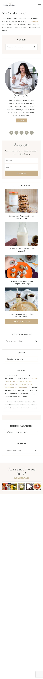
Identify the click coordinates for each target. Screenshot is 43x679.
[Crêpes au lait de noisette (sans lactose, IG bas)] (21, 299)
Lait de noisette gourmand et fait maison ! (21, 250)
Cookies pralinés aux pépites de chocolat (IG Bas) (21, 217)
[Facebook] (11, 133)
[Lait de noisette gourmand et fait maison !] (21, 234)
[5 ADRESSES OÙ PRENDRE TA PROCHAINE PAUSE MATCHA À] (21, 486)
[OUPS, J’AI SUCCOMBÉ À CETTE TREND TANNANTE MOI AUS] (13, 486)
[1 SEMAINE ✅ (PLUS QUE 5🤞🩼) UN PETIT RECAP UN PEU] (6, 486)
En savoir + (21, 120)
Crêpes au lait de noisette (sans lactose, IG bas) (21, 315)
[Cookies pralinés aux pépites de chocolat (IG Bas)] (21, 201)
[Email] (31, 133)
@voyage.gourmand (21, 478)
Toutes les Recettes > (21, 322)
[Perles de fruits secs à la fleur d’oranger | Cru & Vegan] (21, 266)
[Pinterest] (16, 133)
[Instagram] (21, 133)
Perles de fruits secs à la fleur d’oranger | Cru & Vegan (21, 282)
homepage (34, 21)
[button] (39, 4)
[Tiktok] (26, 133)
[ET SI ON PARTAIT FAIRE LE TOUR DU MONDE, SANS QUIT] (37, 486)
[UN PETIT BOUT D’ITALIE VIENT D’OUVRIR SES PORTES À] (29, 486)
